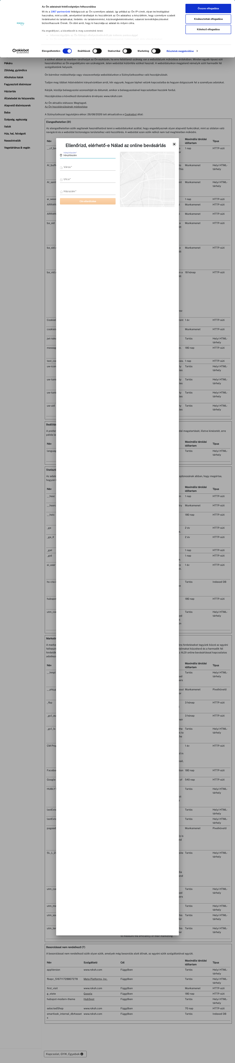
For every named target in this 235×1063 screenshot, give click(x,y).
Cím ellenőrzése (88, 201)
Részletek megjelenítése (180, 51)
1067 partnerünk (60, 11)
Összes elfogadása (208, 8)
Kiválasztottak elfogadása (208, 19)
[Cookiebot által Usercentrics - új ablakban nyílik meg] (21, 51)
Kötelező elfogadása (208, 29)
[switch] (97, 51)
